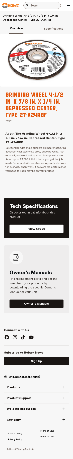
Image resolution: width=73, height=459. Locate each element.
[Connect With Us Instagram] (15, 337)
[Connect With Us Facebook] (7, 337)
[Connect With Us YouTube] (31, 337)
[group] (36, 60)
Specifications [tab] (53, 28)
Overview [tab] (16, 28)
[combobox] (42, 5)
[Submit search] (27, 5)
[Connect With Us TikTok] (23, 337)
